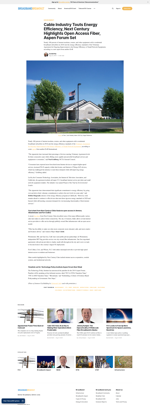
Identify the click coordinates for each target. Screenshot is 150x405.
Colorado (58, 290)
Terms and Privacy (121, 402)
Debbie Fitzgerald (82, 290)
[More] (94, 8)
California (101, 287)
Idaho (91, 290)
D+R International (69, 290)
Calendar (118, 396)
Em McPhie (52, 54)
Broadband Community (103, 393)
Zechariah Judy (56, 283)
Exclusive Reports (101, 402)
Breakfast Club (100, 396)
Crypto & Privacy (81, 399)
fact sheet (37, 216)
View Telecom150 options (11, 401)
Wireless (76, 287)
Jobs (117, 399)
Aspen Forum (84, 287)
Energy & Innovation (82, 402)
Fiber (70, 287)
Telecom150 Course (84, 8)
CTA (66, 287)
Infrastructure (80, 393)
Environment (49, 20)
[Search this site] (112, 8)
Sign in (118, 8)
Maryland (97, 290)
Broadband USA (100, 399)
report (34, 149)
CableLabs (93, 287)
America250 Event (70, 8)
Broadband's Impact (82, 396)
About (60, 8)
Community (51, 8)
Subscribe (127, 8)
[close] (148, 2)
